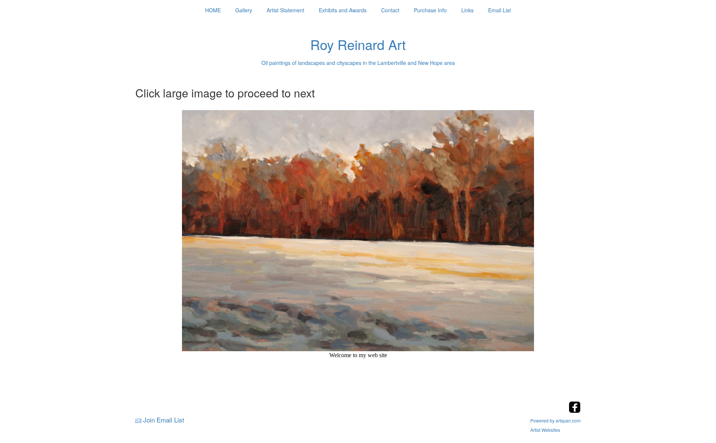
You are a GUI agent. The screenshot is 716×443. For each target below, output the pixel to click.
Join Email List (163, 419)
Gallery (243, 10)
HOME (213, 10)
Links (467, 10)
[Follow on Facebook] (575, 410)
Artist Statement (285, 10)
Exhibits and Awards (343, 10)
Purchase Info (430, 10)
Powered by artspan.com (555, 420)
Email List (499, 10)
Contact (390, 10)
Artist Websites (545, 430)
